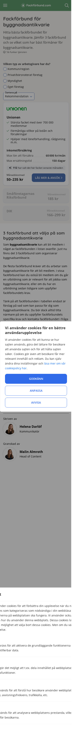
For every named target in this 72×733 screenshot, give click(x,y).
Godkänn (36, 379)
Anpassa (36, 390)
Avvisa (36, 402)
